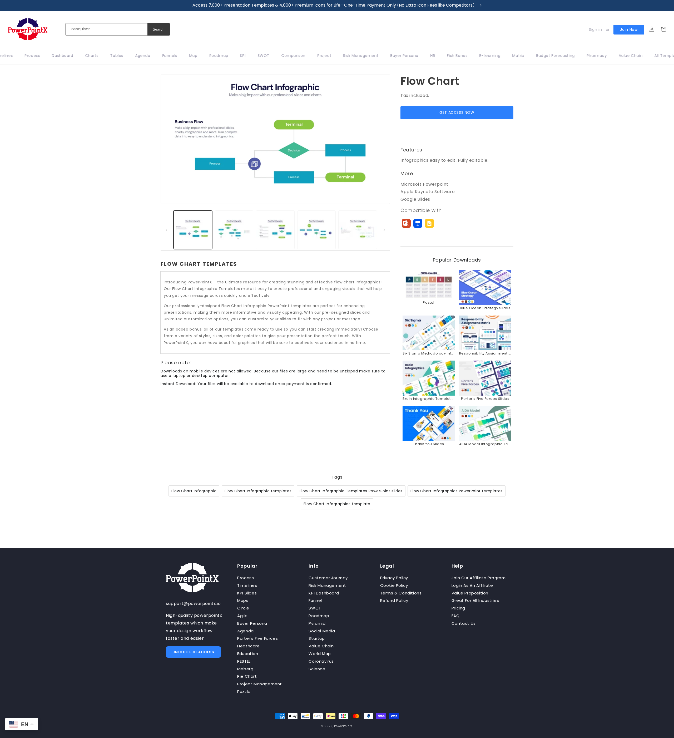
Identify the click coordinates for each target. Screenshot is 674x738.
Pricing (458, 608)
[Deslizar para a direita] (384, 230)
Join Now (629, 29)
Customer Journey (328, 577)
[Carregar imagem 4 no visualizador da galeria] (316, 229)
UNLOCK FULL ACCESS (193, 652)
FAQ (456, 615)
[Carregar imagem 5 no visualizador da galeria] (357, 229)
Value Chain (321, 646)
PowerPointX (343, 726)
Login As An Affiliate (472, 585)
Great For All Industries (475, 600)
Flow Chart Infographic (193, 491)
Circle (243, 608)
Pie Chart (247, 676)
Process (245, 577)
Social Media (322, 631)
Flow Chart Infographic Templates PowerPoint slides (351, 491)
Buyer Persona (252, 623)
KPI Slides (247, 593)
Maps (242, 600)
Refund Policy (394, 600)
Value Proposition (470, 593)
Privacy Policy (394, 577)
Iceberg (245, 669)
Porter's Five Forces (257, 638)
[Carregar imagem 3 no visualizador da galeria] (275, 229)
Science (317, 669)
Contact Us (464, 623)
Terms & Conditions (401, 593)
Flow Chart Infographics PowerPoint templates (456, 491)
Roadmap (319, 615)
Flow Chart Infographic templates (258, 491)
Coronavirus (321, 661)
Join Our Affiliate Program (479, 577)
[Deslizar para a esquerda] (166, 230)
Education (247, 653)
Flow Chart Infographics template (337, 503)
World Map (320, 653)
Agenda (245, 631)
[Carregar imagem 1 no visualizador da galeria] (193, 229)
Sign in (595, 29)
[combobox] (106, 29)
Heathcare (248, 646)
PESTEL (244, 661)
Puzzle (244, 691)
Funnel (315, 600)
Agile (242, 615)
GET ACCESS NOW (456, 112)
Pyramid (317, 623)
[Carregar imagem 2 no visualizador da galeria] (234, 229)
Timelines (247, 585)
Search (159, 29)
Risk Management (327, 585)
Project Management (259, 684)
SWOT (315, 608)
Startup (317, 638)
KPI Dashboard (324, 593)
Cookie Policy (394, 585)
